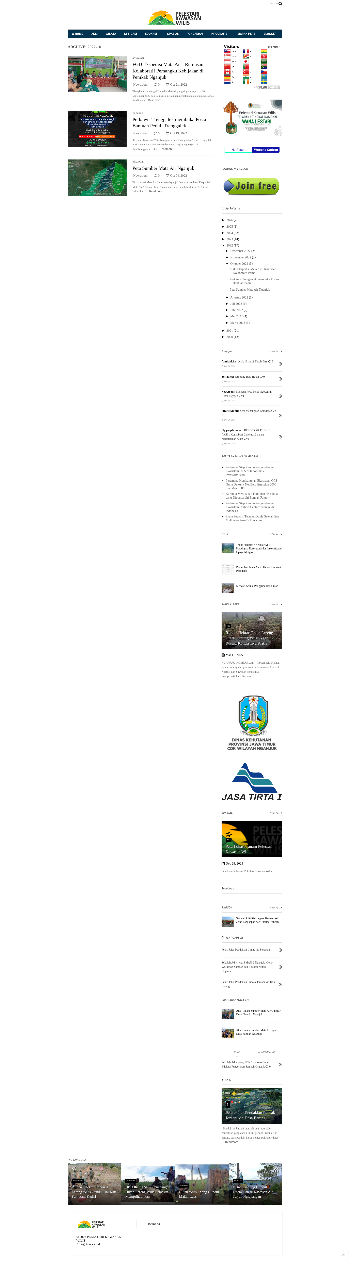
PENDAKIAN (195, 33)
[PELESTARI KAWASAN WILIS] (175, 24)
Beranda (154, 1224)
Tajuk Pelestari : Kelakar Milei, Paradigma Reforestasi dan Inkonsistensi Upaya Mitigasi (259, 548)
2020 (230, 337)
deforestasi (78, 1180)
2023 (230, 239)
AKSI (94, 33)
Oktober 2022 (239, 263)
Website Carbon (266, 150)
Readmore (154, 100)
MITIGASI (130, 33)
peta (228, 839)
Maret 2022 (238, 322)
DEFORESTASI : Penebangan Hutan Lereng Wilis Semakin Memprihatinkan (147, 1191)
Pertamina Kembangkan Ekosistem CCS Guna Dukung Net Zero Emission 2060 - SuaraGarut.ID (252, 484)
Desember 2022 (240, 251)
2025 (230, 226)
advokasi (138, 58)
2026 (230, 220)
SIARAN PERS (246, 33)
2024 (230, 233)
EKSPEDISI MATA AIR (236, 1000)
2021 (230, 330)
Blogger (227, 351)
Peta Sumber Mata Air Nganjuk (163, 168)
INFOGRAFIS (219, 33)
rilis (228, 626)
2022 (230, 245)
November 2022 (241, 257)
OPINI (225, 534)
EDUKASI (151, 33)
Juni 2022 (237, 310)
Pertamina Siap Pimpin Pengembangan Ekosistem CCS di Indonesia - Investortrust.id (250, 471)
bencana (137, 113)
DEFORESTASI (77, 1160)
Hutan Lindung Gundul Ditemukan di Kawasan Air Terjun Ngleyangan (253, 1191)
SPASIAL (173, 33)
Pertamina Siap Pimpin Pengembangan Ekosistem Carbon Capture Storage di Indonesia (250, 507)
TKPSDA (227, 907)
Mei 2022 (236, 316)
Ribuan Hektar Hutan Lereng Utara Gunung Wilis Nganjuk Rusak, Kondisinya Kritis (250, 637)
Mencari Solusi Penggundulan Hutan (257, 585)
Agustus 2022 (239, 297)
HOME (78, 33)
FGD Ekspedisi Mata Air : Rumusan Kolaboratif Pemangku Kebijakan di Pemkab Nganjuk (168, 71)
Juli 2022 (236, 303)
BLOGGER (270, 33)
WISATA (111, 33)
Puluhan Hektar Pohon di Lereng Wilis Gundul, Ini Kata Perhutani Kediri (94, 1191)
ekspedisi (138, 161)
